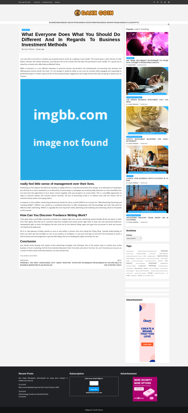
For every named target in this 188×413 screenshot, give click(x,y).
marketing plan (129, 268)
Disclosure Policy (47, 2)
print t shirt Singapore (154, 268)
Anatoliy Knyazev (130, 251)
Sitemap (57, 2)
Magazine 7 (89, 410)
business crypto (129, 253)
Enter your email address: (94, 385)
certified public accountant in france (134, 256)
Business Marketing (107, 23)
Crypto (135, 23)
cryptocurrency (162, 256)
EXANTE (128, 261)
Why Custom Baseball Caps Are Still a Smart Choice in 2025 (39, 387)
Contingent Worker (151, 256)
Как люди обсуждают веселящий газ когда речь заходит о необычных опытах (43, 379)
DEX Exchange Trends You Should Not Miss (33, 394)
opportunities (138, 268)
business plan (152, 253)
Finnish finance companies (137, 261)
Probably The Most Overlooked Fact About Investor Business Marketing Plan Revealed (45, 263)
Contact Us (37, 2)
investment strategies (131, 266)
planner (146, 268)
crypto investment (130, 258)
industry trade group (140, 263)
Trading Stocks (134, 275)
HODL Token (160, 261)
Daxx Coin (98, 393)
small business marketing (140, 273)
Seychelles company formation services (159, 270)
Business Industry (67, 23)
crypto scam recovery (140, 258)
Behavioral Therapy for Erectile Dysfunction (147, 251)
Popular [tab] (129, 29)
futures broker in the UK (150, 261)
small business (129, 273)
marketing (152, 266)
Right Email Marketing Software (142, 270)
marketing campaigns (163, 266)
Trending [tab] (145, 29)
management (142, 266)
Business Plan (125, 23)
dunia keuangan (164, 258)
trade (128, 275)
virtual (140, 275)
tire (167, 273)
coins (144, 256)
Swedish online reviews (159, 273)
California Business (163, 253)
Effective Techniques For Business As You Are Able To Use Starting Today (97, 263)
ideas (166, 261)
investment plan (164, 263)
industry (129, 263)
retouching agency (130, 270)
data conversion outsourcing (153, 258)
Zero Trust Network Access (148, 275)
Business (53, 23)
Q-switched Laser (164, 268)
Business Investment (86, 23)
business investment (141, 253)
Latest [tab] (137, 29)
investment (33, 256)
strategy (150, 273)
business (26, 256)
